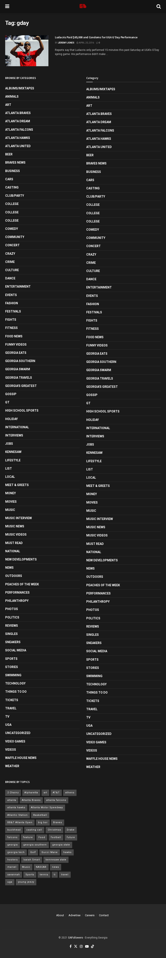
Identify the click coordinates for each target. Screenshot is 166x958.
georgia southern (35, 844)
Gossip (10, 394)
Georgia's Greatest (21, 386)
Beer (9, 154)
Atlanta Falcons (19, 129)
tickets (11, 700)
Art (8, 104)
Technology (15, 683)
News (9, 567)
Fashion (11, 303)
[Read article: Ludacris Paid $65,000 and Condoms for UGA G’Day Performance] (26, 50)
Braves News (15, 162)
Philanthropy (17, 600)
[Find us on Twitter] (75, 946)
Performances (17, 592)
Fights (10, 319)
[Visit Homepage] (83, 6)
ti (55, 874)
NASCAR (41, 867)
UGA (8, 724)
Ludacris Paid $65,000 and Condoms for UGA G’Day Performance (96, 37)
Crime (10, 262)
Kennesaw (13, 452)
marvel (11, 867)
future (71, 837)
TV (7, 716)
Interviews (14, 435)
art (45, 792)
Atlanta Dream (17, 121)
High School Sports (21, 410)
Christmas (54, 829)
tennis (44, 874)
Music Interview (18, 518)
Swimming (13, 675)
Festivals (13, 311)
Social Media (15, 650)
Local (10, 476)
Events (11, 295)
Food (41, 837)
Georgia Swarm (17, 369)
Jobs (9, 443)
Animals (12, 96)
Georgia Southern (20, 361)
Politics (12, 617)
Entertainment (18, 286)
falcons (12, 837)
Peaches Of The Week (22, 584)
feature (28, 837)
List (8, 468)
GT (7, 402)
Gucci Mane (50, 852)
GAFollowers (75, 937)
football (56, 837)
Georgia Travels (18, 377)
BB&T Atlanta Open (19, 822)
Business (12, 171)
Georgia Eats (15, 352)
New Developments (21, 559)
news (55, 867)
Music (10, 510)
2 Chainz (13, 792)
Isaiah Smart (31, 859)
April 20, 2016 (86, 43)
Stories (11, 667)
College (12, 204)
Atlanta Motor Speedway (47, 807)
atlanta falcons (56, 800)
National (12, 551)
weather (12, 766)
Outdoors (13, 576)
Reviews (11, 625)
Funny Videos (16, 344)
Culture (12, 270)
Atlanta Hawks (17, 138)
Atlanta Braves (18, 113)
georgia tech (16, 852)
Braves (57, 822)
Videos (10, 749)
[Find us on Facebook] (71, 946)
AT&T (56, 792)
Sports (11, 658)
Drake (71, 829)
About (60, 915)
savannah (13, 874)
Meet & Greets (17, 485)
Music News (14, 526)
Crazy (10, 253)
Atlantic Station (17, 815)
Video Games (15, 741)
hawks (67, 852)
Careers (89, 915)
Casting (12, 187)
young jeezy (26, 882)
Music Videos (16, 534)
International (17, 427)
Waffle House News (21, 758)
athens (69, 792)
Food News (13, 336)
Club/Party (14, 195)
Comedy (11, 228)
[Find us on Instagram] (81, 946)
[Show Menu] (7, 6)
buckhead (14, 829)
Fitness (11, 328)
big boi (43, 822)
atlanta (11, 800)
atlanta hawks (16, 807)
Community (14, 237)
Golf (33, 852)
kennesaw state (56, 859)
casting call (34, 829)
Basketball (40, 815)
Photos (11, 609)
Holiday (11, 419)
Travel (10, 708)
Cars (9, 179)
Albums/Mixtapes (19, 88)
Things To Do (16, 691)
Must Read (14, 543)
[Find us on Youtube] (87, 946)
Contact (104, 915)
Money (10, 493)
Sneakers (13, 642)
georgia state (61, 844)
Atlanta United (18, 146)
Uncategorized (17, 733)
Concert (12, 245)
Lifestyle (13, 460)
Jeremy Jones (66, 43)
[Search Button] (158, 6)
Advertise (74, 915)
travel (65, 874)
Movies (11, 501)
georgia (12, 844)
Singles (11, 634)
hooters (12, 859)
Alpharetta (31, 792)
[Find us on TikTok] (92, 946)
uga (9, 882)
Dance (10, 278)
